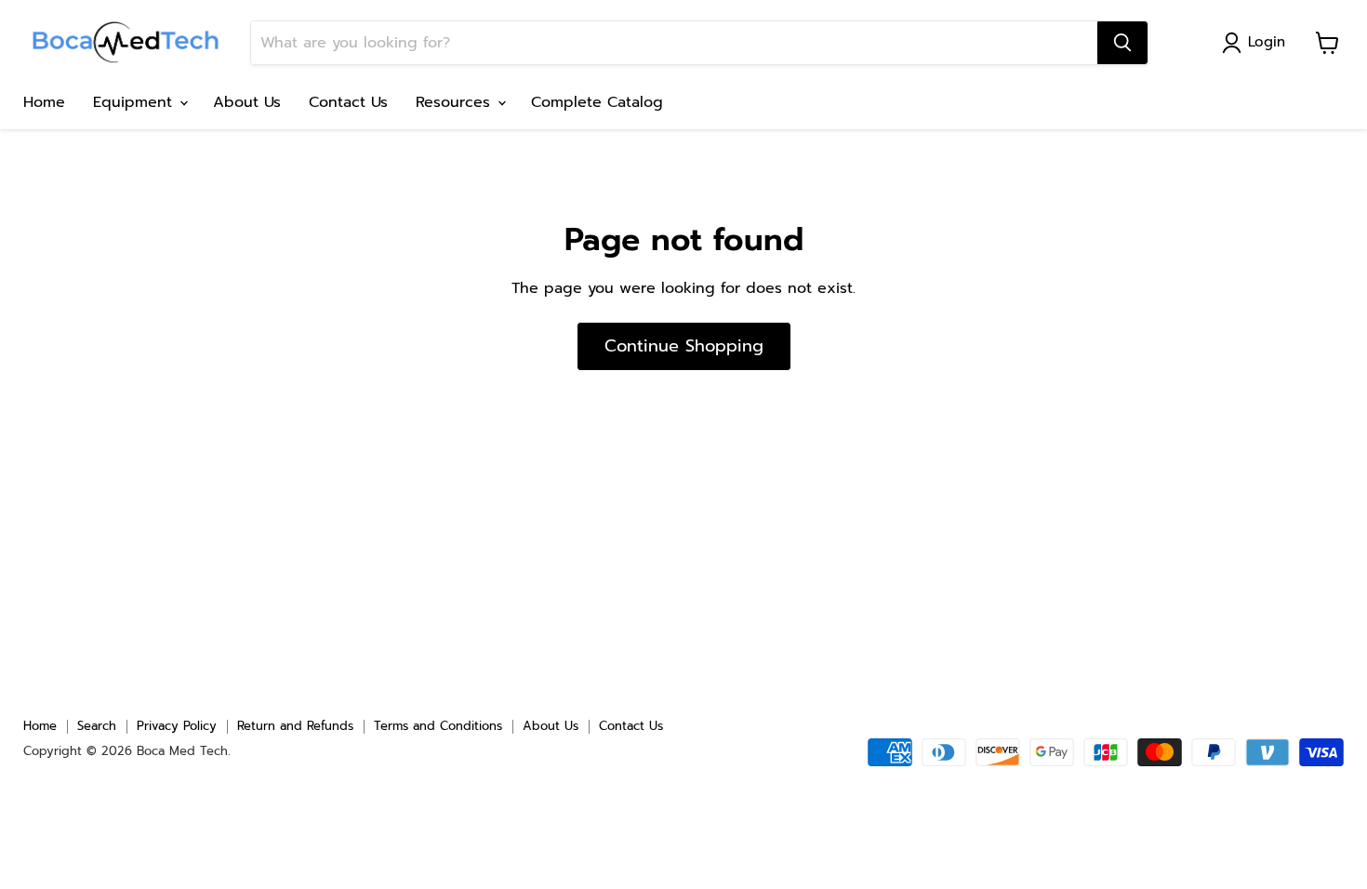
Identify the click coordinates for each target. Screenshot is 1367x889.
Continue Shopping (683, 346)
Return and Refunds (295, 726)
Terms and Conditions (438, 726)
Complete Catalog (597, 102)
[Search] (1122, 42)
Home (44, 102)
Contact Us (348, 102)
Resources (456, 102)
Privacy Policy (177, 726)
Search (96, 726)
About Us (247, 102)
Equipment (135, 102)
